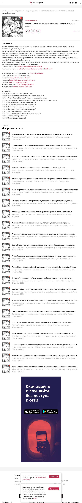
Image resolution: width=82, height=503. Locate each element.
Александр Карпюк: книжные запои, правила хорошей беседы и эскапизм (42, 212)
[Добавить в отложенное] (33, 31)
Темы (16, 478)
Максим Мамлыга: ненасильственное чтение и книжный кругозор (38, 168)
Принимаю (54, 476)
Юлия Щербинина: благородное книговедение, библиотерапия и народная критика (45, 190)
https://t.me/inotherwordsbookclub (30, 67)
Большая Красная (16, 11)
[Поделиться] (38, 31)
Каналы (4, 11)
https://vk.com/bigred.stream (19, 78)
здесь (35, 498)
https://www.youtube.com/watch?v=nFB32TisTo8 (35, 69)
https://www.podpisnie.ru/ (25, 84)
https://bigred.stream (37, 73)
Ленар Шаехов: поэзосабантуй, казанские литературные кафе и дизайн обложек (44, 267)
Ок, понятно (54, 489)
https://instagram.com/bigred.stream (22, 80)
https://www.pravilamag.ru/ (22, 87)
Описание (6, 43)
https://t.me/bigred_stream (18, 82)
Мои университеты (31, 11)
